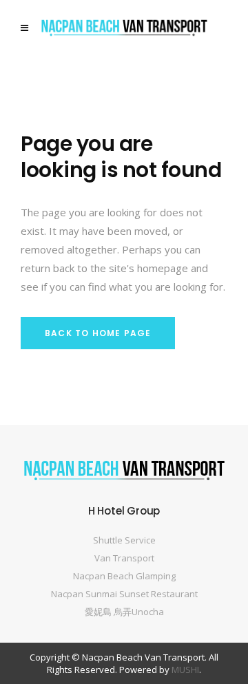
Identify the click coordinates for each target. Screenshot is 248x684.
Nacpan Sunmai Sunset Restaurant (124, 594)
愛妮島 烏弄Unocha (124, 611)
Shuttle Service (124, 540)
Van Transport (124, 558)
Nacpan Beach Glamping (124, 576)
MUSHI (185, 669)
